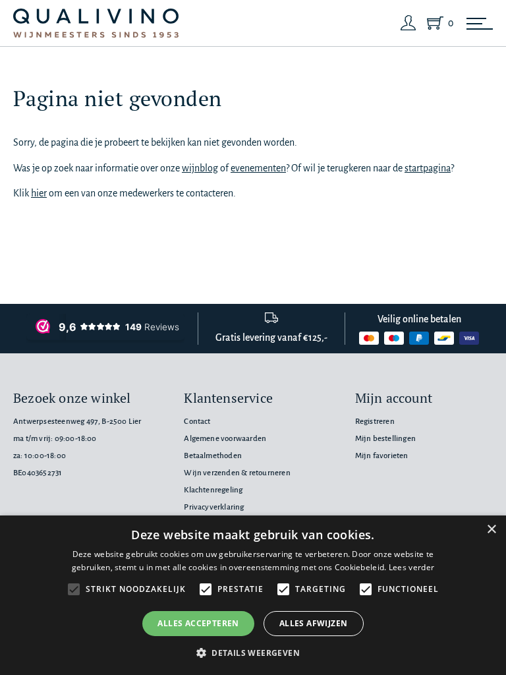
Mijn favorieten (381, 456)
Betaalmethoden (213, 456)
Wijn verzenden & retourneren (237, 473)
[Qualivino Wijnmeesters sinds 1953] (96, 23)
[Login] (408, 23)
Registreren (375, 421)
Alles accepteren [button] (198, 623)
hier (39, 193)
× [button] (491, 530)
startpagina (428, 168)
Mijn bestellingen (385, 438)
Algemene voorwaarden (225, 438)
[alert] (253, 595)
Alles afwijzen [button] (313, 623)
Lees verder (411, 567)
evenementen (258, 168)
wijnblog (200, 168)
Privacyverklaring (214, 507)
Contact (197, 421)
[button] (253, 652)
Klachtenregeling (213, 490)
